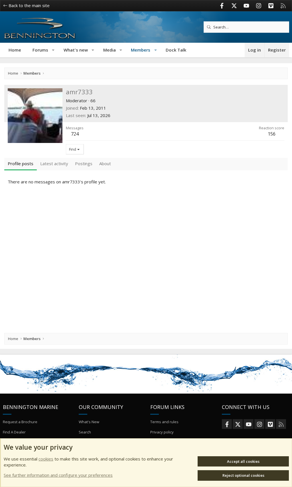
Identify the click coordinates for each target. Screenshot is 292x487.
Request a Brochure (20, 421)
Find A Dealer (14, 432)
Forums (40, 50)
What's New (89, 421)
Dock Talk (176, 50)
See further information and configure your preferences (58, 475)
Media (109, 50)
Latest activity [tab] (54, 163)
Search (85, 432)
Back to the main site (28, 5)
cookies (45, 459)
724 (75, 134)
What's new (76, 50)
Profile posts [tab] (20, 163)
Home (15, 50)
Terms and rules (164, 421)
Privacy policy (162, 432)
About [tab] (105, 163)
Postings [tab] (83, 163)
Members (140, 50)
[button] (53, 50)
